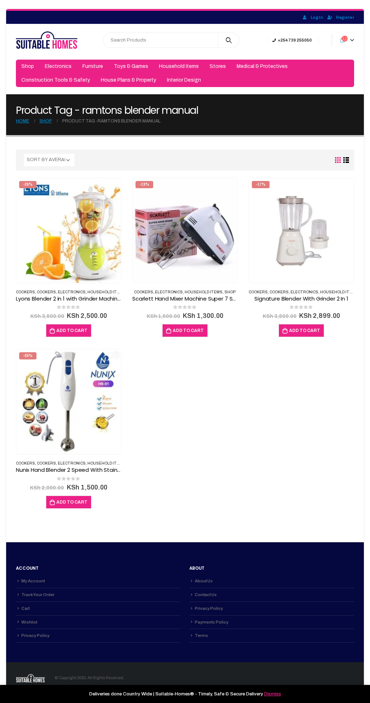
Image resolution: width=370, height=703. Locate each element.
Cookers (25, 292)
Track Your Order (38, 594)
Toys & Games (131, 66)
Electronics (58, 66)
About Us (204, 581)
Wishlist (29, 622)
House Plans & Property (128, 80)
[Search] (229, 40)
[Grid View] (338, 160)
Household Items (179, 66)
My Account (33, 581)
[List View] (346, 160)
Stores (218, 66)
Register (345, 17)
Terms (201, 635)
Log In (317, 17)
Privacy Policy (35, 635)
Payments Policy (211, 622)
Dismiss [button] (272, 693)
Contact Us (206, 594)
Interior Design (184, 80)
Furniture (92, 66)
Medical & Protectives (262, 66)
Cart (25, 608)
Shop (27, 66)
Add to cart (71, 330)
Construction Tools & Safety (55, 80)
